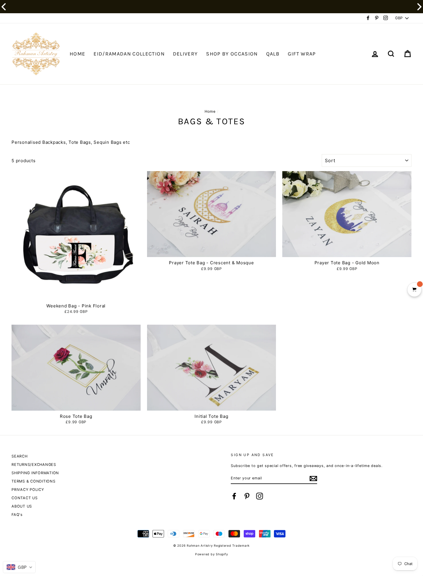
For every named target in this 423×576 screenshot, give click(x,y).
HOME (77, 54)
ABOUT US (22, 506)
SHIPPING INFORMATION (35, 473)
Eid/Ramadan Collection (129, 54)
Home (210, 111)
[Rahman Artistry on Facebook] (234, 496)
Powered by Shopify (211, 554)
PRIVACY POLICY (28, 489)
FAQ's (17, 514)
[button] (419, 6)
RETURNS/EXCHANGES (34, 464)
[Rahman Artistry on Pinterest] (246, 496)
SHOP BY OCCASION (232, 54)
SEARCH (20, 456)
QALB (272, 54)
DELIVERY (185, 54)
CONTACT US (25, 498)
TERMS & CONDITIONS (34, 481)
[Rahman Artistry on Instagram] (259, 496)
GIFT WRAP (302, 54)
